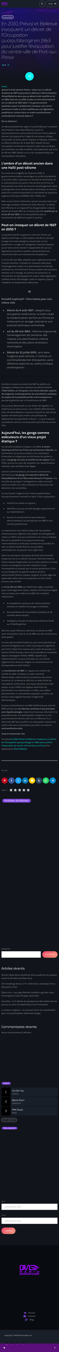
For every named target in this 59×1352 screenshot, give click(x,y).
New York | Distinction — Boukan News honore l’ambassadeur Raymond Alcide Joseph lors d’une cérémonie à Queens (27, 819)
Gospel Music (11, 1061)
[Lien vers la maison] (4, 4)
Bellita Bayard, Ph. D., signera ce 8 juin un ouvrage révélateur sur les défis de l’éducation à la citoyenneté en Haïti (34, 1149)
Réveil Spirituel (13, 1066)
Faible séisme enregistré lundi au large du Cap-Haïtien (29, 1162)
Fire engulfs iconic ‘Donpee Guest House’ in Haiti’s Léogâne (35, 1174)
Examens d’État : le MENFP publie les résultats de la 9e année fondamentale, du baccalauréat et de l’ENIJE (29, 1137)
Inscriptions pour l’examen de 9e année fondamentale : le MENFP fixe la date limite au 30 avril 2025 (35, 1187)
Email (3, 1215)
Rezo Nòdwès (20, 749)
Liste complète (9, 1120)
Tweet (4, 86)
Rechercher (5, 949)
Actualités (7, 17)
